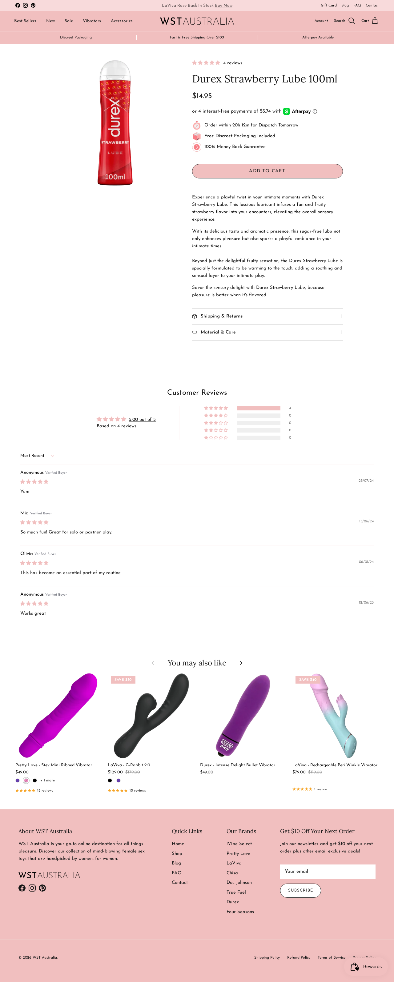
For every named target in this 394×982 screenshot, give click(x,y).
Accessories (122, 21)
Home (178, 844)
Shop (177, 854)
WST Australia (45, 958)
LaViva (234, 863)
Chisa (232, 873)
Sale (69, 21)
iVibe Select (239, 844)
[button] (207, 63)
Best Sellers (25, 21)
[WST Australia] (197, 21)
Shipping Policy (267, 958)
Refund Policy (298, 958)
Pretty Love (238, 854)
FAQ (357, 5)
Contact (372, 5)
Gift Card (329, 5)
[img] (34, 482)
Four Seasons (240, 912)
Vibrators (92, 21)
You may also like (197, 663)
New (50, 21)
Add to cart (267, 171)
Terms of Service (331, 958)
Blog (345, 5)
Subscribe (300, 890)
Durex (233, 902)
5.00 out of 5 (142, 419)
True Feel (236, 892)
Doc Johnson (239, 882)
